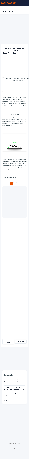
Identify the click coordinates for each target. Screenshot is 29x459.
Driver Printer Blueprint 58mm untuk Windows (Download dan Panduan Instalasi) (13, 381)
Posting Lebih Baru (8, 341)
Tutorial (11, 8)
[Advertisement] (14, 29)
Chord (19, 8)
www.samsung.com (17, 153)
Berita (4, 11)
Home (4, 8)
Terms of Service (14, 450)
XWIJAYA (8, 3)
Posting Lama (20, 341)
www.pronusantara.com (20, 94)
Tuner (11, 11)
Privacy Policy (14, 446)
